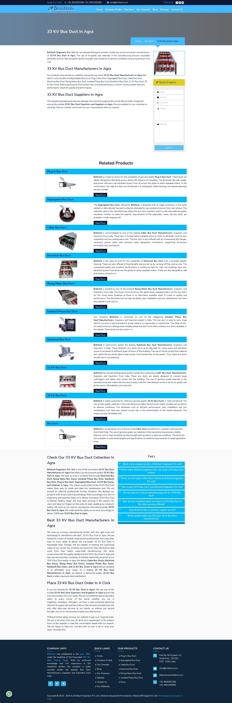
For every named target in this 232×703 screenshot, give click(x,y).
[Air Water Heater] (61, 8)
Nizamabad (52, 544)
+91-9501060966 (93, 2)
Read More (100, 195)
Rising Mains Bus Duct (130, 673)
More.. (123, 682)
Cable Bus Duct (127, 664)
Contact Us (177, 9)
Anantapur (62, 602)
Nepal (68, 501)
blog (155, 9)
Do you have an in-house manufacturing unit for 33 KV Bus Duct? (152, 494)
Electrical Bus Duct (129, 669)
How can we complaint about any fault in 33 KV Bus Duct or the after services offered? (152, 503)
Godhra (61, 501)
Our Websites (103, 686)
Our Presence (103, 673)
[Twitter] (180, 2)
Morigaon (73, 602)
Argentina (51, 602)
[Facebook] (177, 2)
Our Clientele (143, 9)
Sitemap (164, 9)
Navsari (53, 501)
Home (99, 9)
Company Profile (113, 9)
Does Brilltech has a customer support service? (152, 510)
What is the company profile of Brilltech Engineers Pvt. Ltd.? (152, 464)
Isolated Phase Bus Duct (131, 677)
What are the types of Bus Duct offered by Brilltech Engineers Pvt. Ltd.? (152, 480)
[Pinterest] (182, 2)
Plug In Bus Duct (128, 656)
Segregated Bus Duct (130, 660)
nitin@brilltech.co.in (119, 2)
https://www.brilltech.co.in (171, 675)
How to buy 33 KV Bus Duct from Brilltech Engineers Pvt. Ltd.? (152, 487)
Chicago (68, 544)
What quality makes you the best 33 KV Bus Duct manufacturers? (152, 517)
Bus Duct (129, 9)
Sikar (60, 544)
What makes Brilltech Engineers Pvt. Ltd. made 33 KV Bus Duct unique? (152, 471)
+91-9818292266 (75, 2)
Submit (169, 147)
